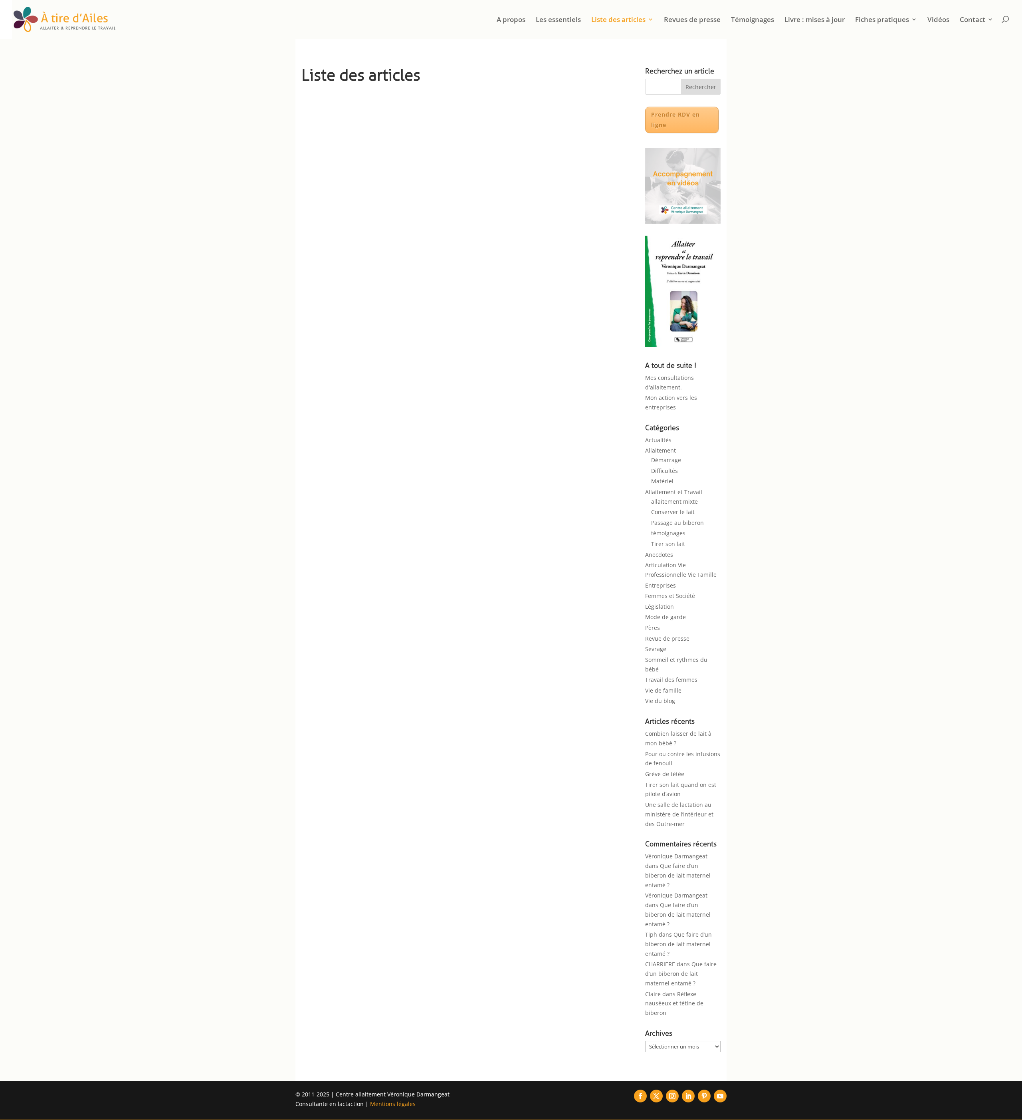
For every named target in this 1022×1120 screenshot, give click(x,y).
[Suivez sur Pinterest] (704, 1096)
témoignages (668, 533)
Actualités (658, 440)
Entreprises (660, 585)
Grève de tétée (664, 774)
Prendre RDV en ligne (675, 120)
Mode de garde (665, 617)
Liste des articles (618, 20)
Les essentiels (558, 20)
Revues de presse (692, 20)
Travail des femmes (671, 679)
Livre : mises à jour (814, 20)
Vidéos (938, 20)
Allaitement (660, 450)
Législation (659, 606)
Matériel (662, 481)
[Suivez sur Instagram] (672, 1096)
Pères (652, 627)
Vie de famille (663, 690)
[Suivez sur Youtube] (720, 1096)
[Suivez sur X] (656, 1096)
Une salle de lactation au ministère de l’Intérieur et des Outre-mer (679, 814)
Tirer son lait (668, 544)
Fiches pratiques (882, 20)
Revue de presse (667, 638)
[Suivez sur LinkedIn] (688, 1096)
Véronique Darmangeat (676, 856)
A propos (511, 20)
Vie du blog (660, 701)
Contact (972, 20)
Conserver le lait (673, 512)
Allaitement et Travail (673, 492)
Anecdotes (659, 554)
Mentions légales (393, 1104)
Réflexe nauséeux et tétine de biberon (674, 1003)
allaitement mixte (674, 501)
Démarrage (666, 460)
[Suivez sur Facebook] (640, 1096)
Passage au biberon (677, 522)
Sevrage (655, 649)
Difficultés (664, 471)
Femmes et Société (670, 596)
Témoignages (752, 20)
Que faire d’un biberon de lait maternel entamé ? (678, 875)
